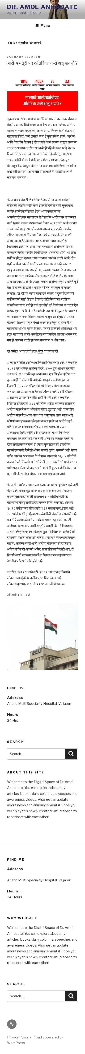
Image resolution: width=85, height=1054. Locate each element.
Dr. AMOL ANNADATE (42, 7)
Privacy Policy (18, 1037)
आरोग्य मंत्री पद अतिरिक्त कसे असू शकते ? (42, 63)
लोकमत (12, 584)
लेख (40, 351)
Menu (45, 26)
